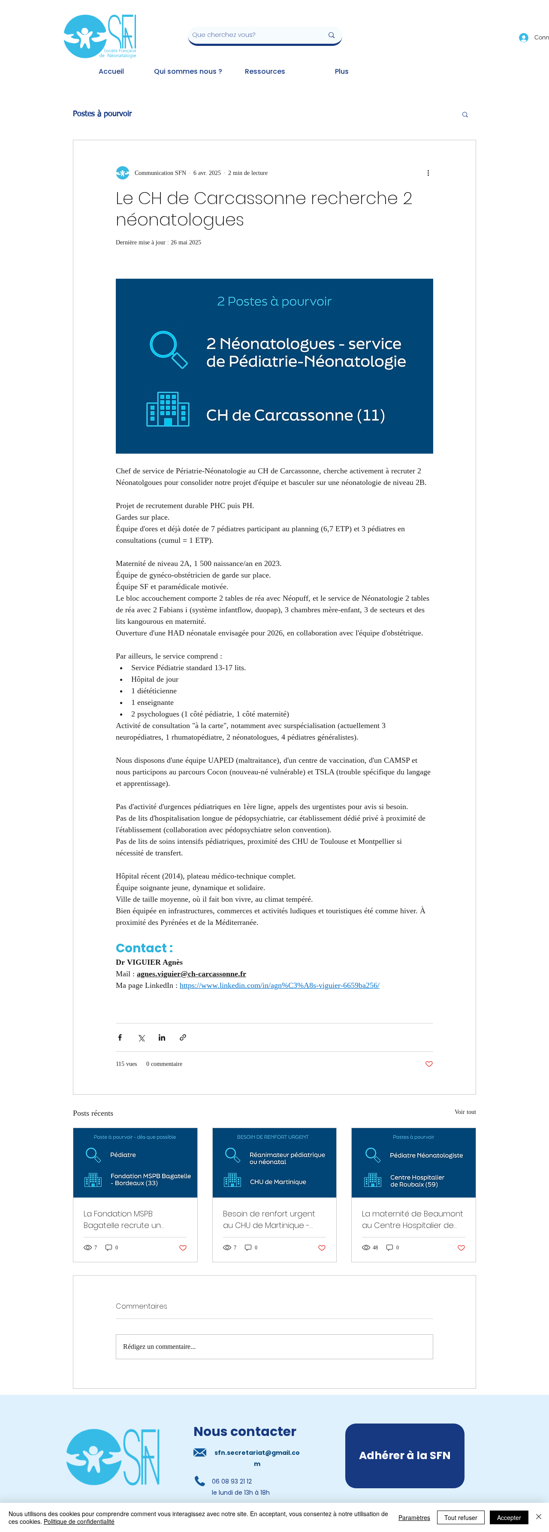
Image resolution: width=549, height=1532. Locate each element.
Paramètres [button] (414, 1517)
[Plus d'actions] (428, 173)
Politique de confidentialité (79, 1521)
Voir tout (465, 1112)
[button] (465, 114)
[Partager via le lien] (183, 1037)
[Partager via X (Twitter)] (141, 1037)
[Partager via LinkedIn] (162, 1037)
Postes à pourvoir (102, 114)
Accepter (509, 1517)
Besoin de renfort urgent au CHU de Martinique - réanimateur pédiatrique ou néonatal (269, 1219)
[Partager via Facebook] (120, 1037)
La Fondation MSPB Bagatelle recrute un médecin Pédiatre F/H (123, 1219)
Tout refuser (460, 1517)
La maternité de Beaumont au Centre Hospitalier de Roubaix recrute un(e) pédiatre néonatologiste (412, 1219)
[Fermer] (539, 1517)
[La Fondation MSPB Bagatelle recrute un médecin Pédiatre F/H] (135, 1163)
